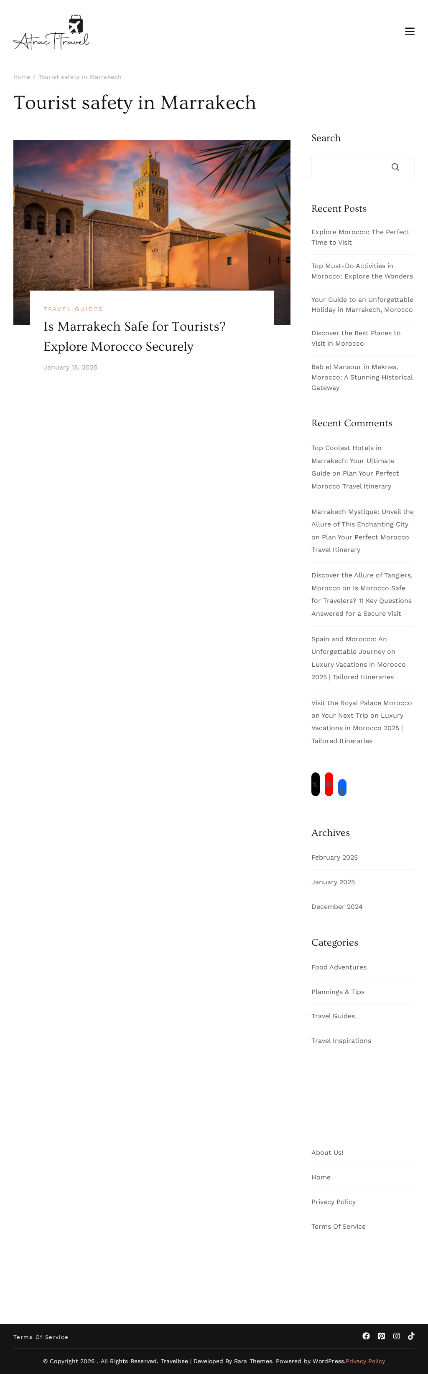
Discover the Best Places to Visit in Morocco (356, 338)
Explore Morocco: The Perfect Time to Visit (360, 237)
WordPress (328, 1361)
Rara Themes (253, 1361)
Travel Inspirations (341, 1041)
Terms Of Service (338, 1226)
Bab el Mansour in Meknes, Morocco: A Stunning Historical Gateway (362, 377)
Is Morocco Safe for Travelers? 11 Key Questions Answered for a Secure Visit (361, 600)
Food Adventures (339, 967)
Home (321, 1177)
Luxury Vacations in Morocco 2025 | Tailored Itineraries (357, 728)
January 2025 (333, 882)
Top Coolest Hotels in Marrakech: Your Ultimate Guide (353, 460)
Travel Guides (73, 309)
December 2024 (337, 907)
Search (326, 138)
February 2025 (334, 857)
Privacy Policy (333, 1202)
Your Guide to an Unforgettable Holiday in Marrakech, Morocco (362, 305)
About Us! (327, 1152)
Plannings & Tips (337, 992)
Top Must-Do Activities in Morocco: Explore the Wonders (362, 271)
